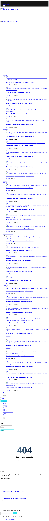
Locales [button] (5, 75)
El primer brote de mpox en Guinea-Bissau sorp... (20, 167)
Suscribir (14, 512)
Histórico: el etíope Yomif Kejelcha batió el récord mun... (14, 491)
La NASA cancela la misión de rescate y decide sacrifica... (15, 484)
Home (4, 74)
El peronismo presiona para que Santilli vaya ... (19, 219)
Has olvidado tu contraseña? (7, 429)
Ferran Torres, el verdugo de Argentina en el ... (19, 291)
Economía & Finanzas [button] (8, 234)
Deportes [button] (5, 285)
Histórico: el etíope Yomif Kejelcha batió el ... (18, 92)
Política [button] (5, 182)
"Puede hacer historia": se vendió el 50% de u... (19, 271)
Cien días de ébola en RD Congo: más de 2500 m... (20, 136)
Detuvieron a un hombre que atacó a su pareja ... (20, 209)
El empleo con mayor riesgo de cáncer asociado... (20, 356)
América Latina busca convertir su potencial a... (19, 156)
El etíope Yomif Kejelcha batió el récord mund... (19, 103)
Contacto (5, 1)
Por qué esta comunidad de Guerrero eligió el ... (19, 387)
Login (4, 4)
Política (5, 410)
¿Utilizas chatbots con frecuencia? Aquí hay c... (19, 345)
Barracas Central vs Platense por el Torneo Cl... (19, 333)
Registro (9, 4)
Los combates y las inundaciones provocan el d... (20, 176)
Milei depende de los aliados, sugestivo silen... (19, 188)
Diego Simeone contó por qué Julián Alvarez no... (20, 323)
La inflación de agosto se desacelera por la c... (19, 250)
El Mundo (5, 408)
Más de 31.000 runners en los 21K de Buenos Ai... (20, 124)
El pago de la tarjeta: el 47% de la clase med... (19, 260)
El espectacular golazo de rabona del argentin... (19, 301)
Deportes (5, 413)
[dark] (4, 6)
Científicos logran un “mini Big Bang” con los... (19, 377)
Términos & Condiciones (9, 519)
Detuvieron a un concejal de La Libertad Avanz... (20, 229)
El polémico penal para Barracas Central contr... (19, 312)
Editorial (8, 84)
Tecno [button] (4, 338)
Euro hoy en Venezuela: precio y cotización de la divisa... (14, 498)
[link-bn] (12, 45)
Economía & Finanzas (8, 412)
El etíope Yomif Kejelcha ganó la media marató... (19, 114)
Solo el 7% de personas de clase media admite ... (19, 241)
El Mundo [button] (5, 129)
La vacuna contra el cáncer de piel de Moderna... (20, 366)
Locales (5, 406)
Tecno (4, 415)
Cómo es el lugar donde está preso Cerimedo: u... (20, 198)
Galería (5, 181)
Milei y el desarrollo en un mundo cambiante (18, 280)
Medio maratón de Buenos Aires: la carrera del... (20, 82)
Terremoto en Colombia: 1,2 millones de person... (20, 145)
